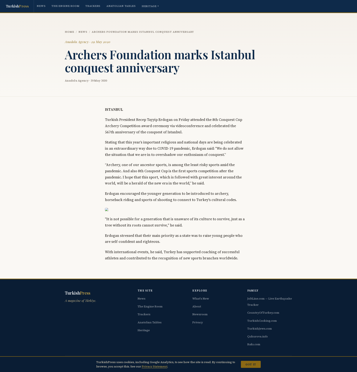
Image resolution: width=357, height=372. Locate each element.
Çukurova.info (257, 336)
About (196, 306)
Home (69, 32)
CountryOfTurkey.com (263, 313)
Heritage (150, 6)
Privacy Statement (154, 366)
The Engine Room (65, 6)
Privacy (197, 322)
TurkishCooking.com (262, 321)
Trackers (92, 6)
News (41, 6)
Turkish (17, 6)
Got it (250, 364)
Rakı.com (253, 344)
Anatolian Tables (121, 6)
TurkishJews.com (259, 328)
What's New (200, 298)
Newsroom (200, 314)
